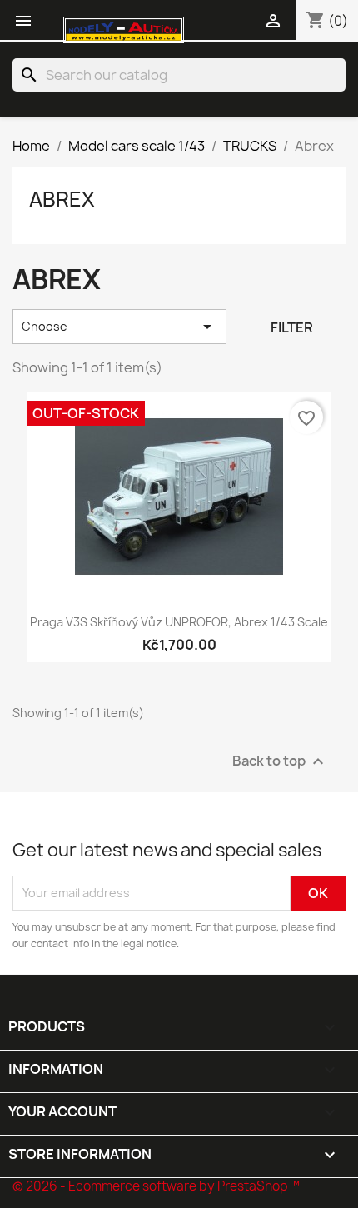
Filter (292, 327)
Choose (119, 327)
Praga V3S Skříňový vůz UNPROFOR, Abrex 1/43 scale (179, 622)
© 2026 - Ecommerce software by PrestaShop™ (156, 1186)
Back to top (280, 761)
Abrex (62, 199)
